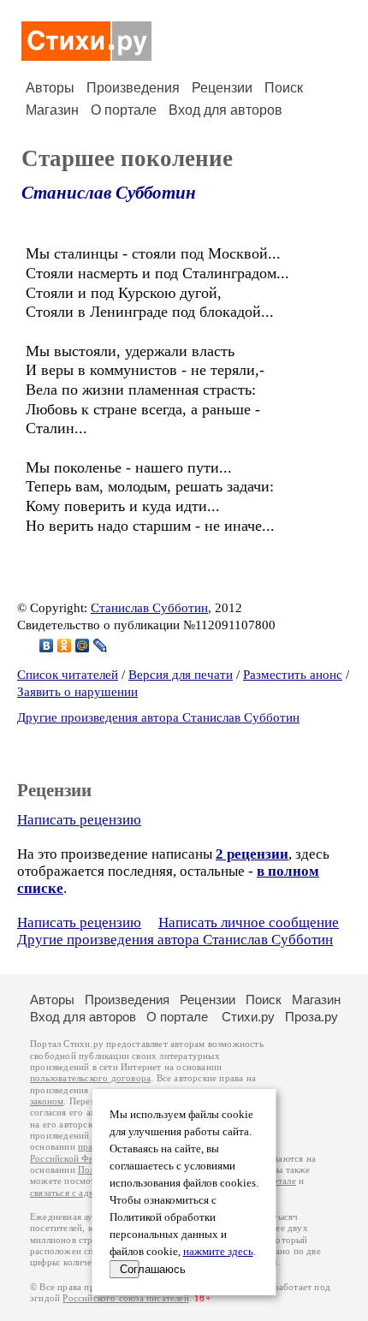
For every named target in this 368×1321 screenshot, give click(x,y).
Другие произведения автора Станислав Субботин (158, 717)
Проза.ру (311, 1016)
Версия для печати (180, 674)
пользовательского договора (90, 1078)
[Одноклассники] (65, 645)
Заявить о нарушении (77, 692)
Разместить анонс (292, 674)
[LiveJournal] (101, 645)
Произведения (133, 87)
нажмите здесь (218, 1252)
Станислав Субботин (108, 192)
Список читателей (67, 674)
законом (46, 1101)
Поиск (283, 87)
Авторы (50, 87)
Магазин (52, 110)
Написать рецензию (79, 820)
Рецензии (222, 87)
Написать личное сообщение (248, 922)
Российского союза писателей (125, 1298)
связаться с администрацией (90, 1193)
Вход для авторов (225, 110)
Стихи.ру (248, 1016)
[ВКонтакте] (47, 645)
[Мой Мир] (83, 645)
